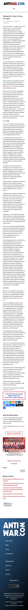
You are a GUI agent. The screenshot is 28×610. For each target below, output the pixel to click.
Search (7, 570)
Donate (7, 574)
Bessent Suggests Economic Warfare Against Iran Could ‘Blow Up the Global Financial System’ (13, 489)
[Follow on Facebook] (10, 586)
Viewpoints (9, 554)
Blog (6, 545)
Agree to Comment (14, 433)
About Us (8, 565)
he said (14, 326)
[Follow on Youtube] (17, 586)
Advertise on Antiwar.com (14, 460)
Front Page (9, 541)
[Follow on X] (14, 586)
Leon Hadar (7, 21)
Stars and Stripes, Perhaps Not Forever (13, 493)
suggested (5, 125)
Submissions (9, 561)
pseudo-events (10, 86)
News (7, 549)
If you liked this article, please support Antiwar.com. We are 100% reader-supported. (14, 395)
